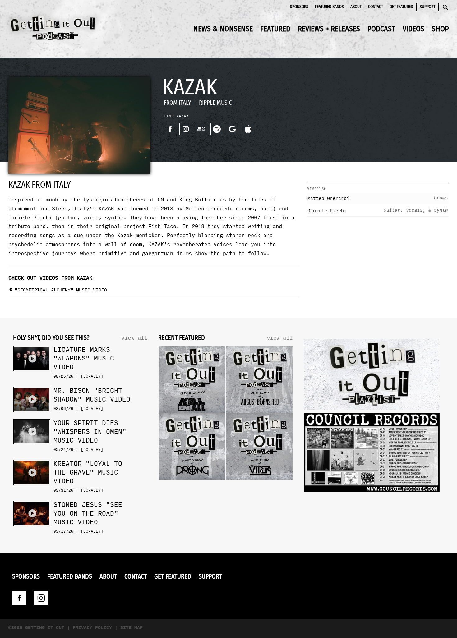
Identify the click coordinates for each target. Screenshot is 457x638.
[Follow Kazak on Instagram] (185, 129)
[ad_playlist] (372, 376)
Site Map (131, 627)
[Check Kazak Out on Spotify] (216, 129)
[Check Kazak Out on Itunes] (248, 129)
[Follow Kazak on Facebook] (170, 129)
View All (134, 338)
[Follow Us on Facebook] (19, 598)
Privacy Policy (92, 627)
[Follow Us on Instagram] (41, 598)
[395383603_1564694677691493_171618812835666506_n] (372, 454)
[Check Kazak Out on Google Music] (232, 129)
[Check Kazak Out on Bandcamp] (201, 129)
